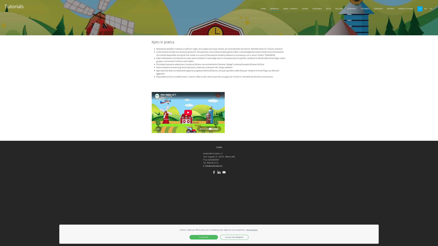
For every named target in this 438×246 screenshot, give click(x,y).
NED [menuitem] (425, 9)
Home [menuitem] (263, 9)
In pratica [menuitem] (274, 9)
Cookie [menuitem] (219, 147)
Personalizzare (252, 230)
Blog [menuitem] (328, 9)
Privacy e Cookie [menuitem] (405, 9)
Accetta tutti (203, 237)
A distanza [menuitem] (317, 9)
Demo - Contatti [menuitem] (290, 9)
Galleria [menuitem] (339, 9)
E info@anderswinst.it (212, 166)
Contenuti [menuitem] (351, 9)
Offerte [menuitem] (390, 9)
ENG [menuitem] (431, 9)
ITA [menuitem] (420, 9)
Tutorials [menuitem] (365, 9)
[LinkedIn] (219, 172)
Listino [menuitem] (305, 9)
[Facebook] (214, 172)
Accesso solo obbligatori (234, 237)
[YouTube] (224, 172)
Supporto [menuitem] (378, 9)
